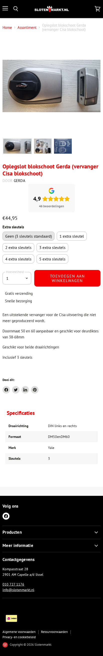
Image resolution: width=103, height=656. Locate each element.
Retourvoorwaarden (54, 632)
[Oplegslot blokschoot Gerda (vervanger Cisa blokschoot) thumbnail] (17, 146)
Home (7, 27)
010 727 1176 (13, 584)
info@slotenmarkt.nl (18, 590)
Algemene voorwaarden (19, 632)
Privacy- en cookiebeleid (19, 637)
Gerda (20, 180)
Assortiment (27, 27)
